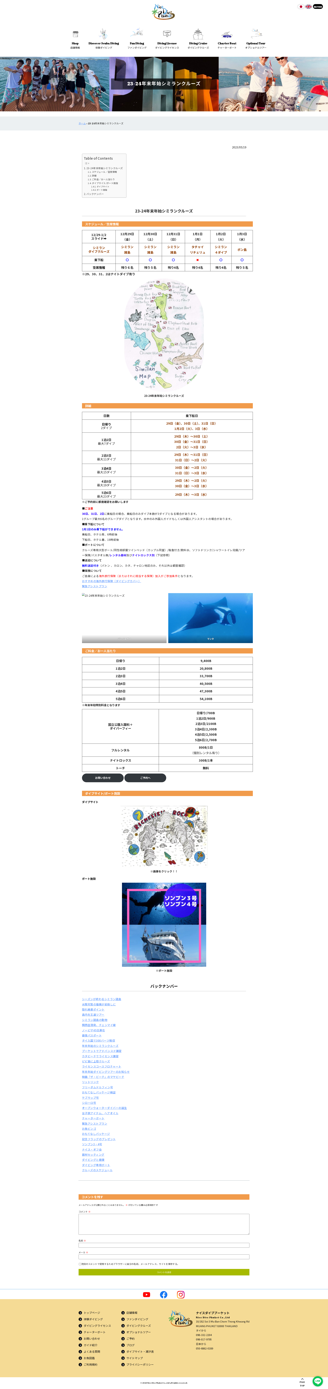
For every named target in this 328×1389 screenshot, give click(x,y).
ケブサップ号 (90, 1098)
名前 (82, 1240)
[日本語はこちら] (301, 8)
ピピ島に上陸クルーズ (96, 1061)
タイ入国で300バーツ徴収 (98, 1040)
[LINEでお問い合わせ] (318, 1381)
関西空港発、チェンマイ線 (99, 1025)
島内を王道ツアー (93, 1014)
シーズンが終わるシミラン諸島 (101, 999)
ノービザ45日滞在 (93, 1030)
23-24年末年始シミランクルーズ (104, 168)
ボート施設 (102, 189)
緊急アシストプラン (94, 586)
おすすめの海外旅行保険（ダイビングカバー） (111, 581)
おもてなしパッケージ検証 (99, 1092)
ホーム (82, 123)
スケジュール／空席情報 (104, 171)
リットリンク (90, 1082)
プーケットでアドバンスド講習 (102, 1051)
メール (83, 1252)
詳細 (94, 175)
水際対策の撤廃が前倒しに (99, 1004)
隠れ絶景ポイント (93, 1009)
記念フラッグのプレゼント (99, 1139)
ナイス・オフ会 (92, 1149)
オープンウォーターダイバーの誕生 (104, 1108)
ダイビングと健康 (93, 1160)
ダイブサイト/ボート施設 (105, 183)
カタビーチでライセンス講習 (100, 1056)
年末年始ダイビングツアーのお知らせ (106, 1072)
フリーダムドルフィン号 (97, 1087)
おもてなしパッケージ (96, 1134)
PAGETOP (302, 1384)
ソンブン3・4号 (92, 1144)
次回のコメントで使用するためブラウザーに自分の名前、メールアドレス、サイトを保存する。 (130, 1264)
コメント (85, 1211)
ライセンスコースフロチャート (101, 1066)
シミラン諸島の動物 (94, 1020)
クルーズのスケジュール (97, 1170)
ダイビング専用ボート (96, 1165)
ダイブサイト (103, 186)
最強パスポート (92, 1035)
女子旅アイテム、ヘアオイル (100, 1113)
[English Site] (308, 8)
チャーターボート (93, 1118)
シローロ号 (89, 1103)
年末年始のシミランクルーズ (100, 1046)
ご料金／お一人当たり (103, 179)
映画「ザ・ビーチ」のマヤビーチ (103, 1077)
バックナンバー (95, 194)
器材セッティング (93, 1154)
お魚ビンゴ (89, 1129)
